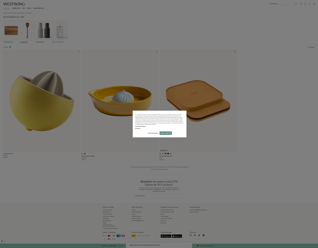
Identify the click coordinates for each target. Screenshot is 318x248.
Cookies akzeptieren (165, 133)
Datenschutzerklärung (140, 126)
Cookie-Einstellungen (153, 133)
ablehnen (164, 123)
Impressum (137, 128)
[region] (159, 124)
